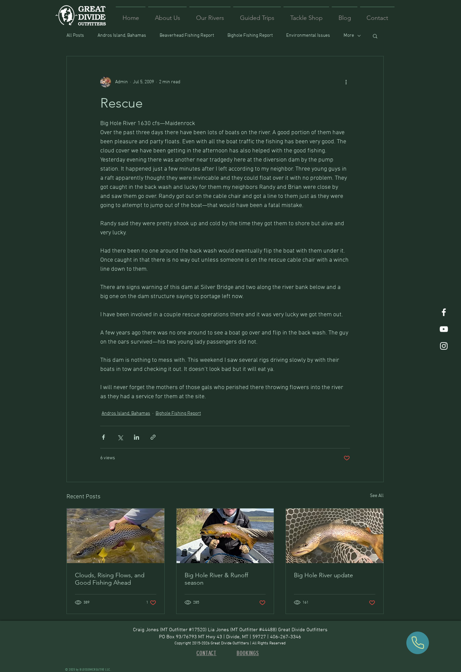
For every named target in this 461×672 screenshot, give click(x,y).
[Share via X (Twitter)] (120, 437)
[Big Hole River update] (334, 535)
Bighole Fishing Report (250, 35)
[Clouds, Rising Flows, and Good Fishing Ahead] (115, 535)
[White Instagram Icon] (444, 346)
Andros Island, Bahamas (122, 35)
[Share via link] (153, 437)
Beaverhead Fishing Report (187, 35)
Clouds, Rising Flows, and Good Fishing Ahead (109, 579)
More (349, 35)
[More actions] (346, 82)
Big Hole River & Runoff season (216, 579)
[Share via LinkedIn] (136, 437)
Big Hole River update (323, 575)
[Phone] (417, 643)
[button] (375, 35)
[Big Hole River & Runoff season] (225, 535)
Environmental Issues (308, 35)
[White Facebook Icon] (444, 312)
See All (377, 496)
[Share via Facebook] (103, 437)
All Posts (75, 35)
